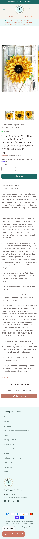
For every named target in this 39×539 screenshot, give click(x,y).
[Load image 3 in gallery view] (29, 115)
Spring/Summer (10, 440)
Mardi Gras (8, 463)
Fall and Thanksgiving (12, 458)
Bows (6, 472)
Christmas (8, 417)
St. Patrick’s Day (10, 444)
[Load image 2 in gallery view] (19, 115)
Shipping (4, 155)
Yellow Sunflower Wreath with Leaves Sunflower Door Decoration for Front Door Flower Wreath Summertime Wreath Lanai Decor (18, 22)
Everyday (7, 426)
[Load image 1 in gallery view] (9, 115)
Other (6, 435)
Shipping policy (27, 527)
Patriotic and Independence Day (16, 431)
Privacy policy (28, 523)
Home (6, 20)
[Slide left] (2, 116)
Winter (6, 453)
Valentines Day (10, 449)
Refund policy (17, 523)
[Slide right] (37, 116)
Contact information (20, 530)
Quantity (5, 165)
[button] (4, 9)
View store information (13, 188)
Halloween (8, 467)
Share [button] (6, 377)
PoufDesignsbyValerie (18, 521)
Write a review (19, 396)
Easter (6, 421)
